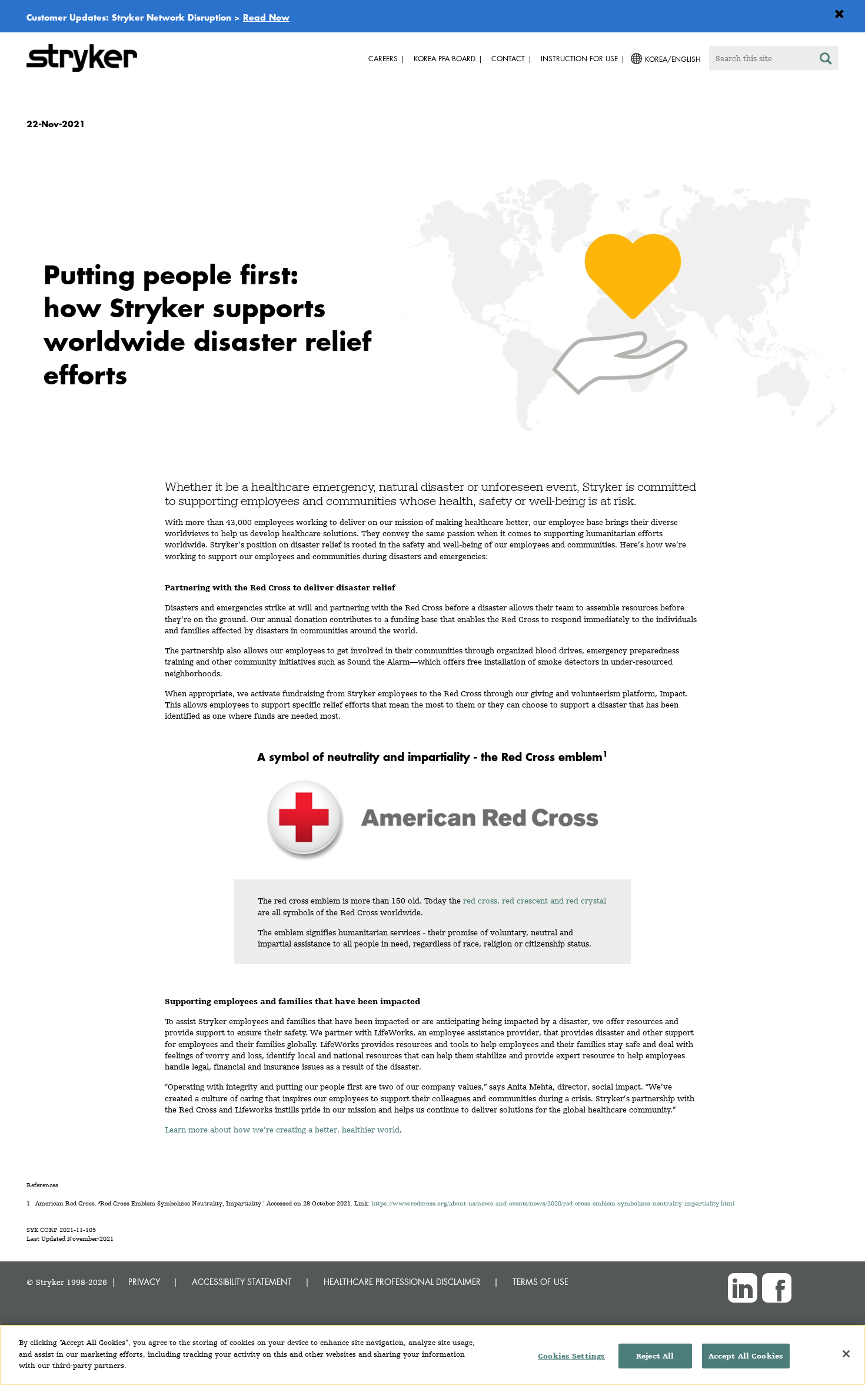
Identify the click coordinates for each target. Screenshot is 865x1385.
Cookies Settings (571, 1355)
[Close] (846, 1354)
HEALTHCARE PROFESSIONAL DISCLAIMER (402, 1281)
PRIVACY (144, 1281)
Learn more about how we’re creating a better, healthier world (282, 1129)
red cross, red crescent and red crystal (534, 900)
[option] (432, 302)
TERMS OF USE (540, 1281)
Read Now (266, 17)
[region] (432, 1355)
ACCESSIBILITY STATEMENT (242, 1281)
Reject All (655, 1355)
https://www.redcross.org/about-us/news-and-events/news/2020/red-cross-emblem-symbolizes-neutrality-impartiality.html (553, 1203)
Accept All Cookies (745, 1355)
